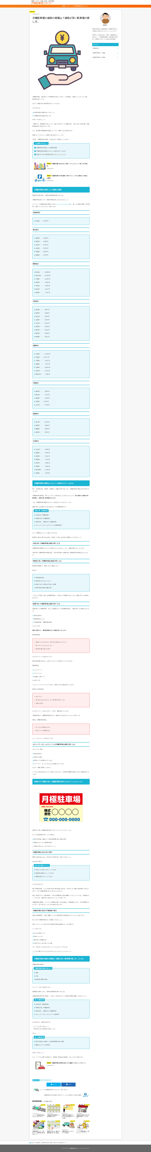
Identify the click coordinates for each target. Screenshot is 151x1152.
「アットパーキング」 (62, 204)
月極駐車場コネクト (74, 1148)
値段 (42, 1080)
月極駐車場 (32, 11)
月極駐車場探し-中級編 (98, 57)
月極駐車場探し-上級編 (98, 52)
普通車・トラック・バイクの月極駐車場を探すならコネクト (75, 6)
